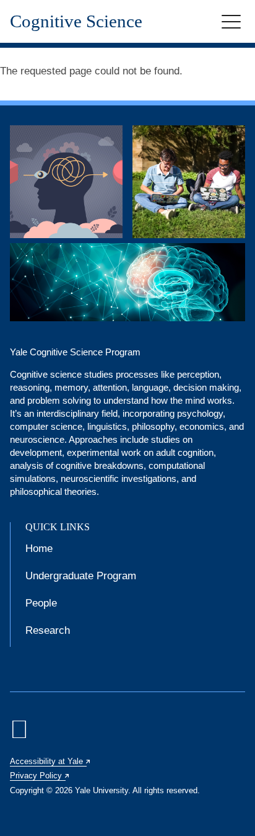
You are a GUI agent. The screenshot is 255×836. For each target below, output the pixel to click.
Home (39, 548)
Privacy (40, 775)
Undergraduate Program (80, 576)
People (41, 603)
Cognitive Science (76, 21)
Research (47, 630)
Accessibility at (51, 761)
